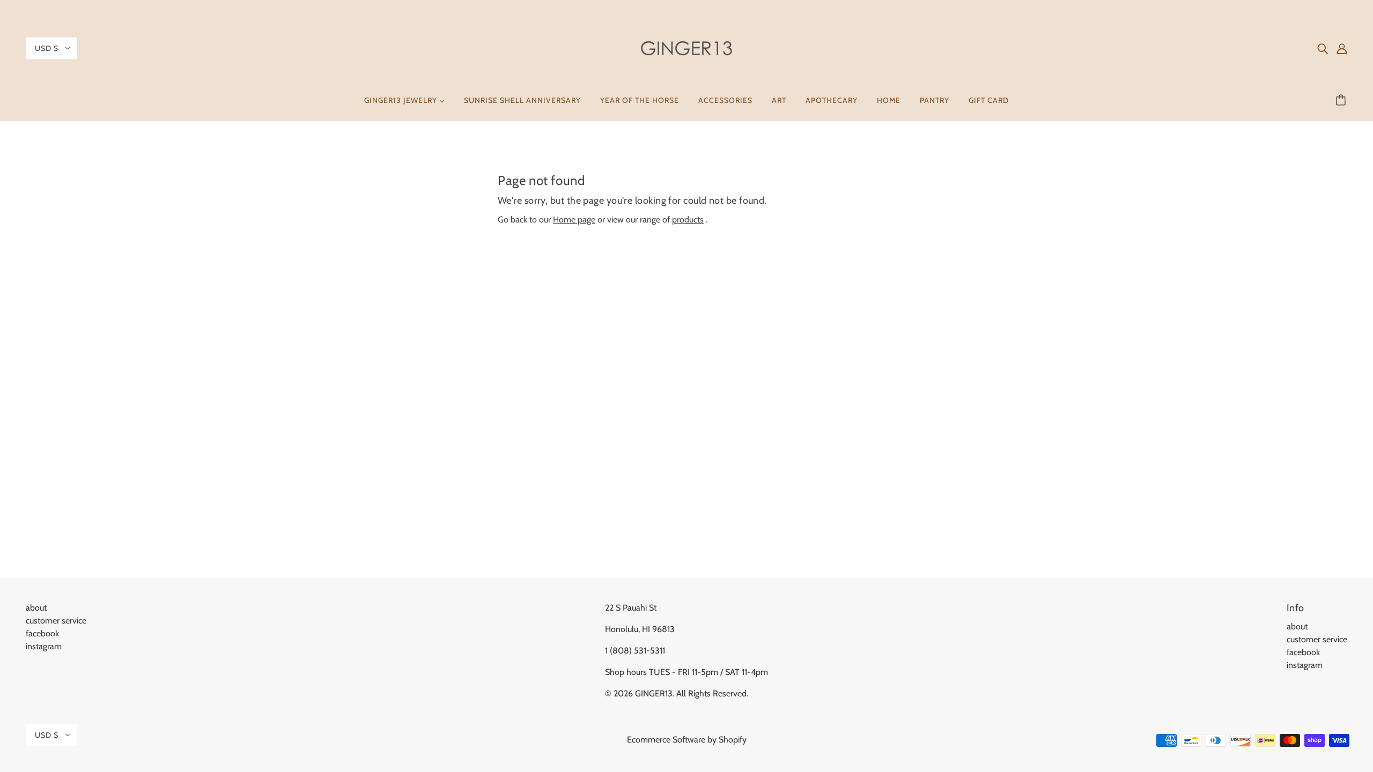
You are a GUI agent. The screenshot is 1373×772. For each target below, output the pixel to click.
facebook (42, 633)
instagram (44, 646)
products (688, 219)
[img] (1322, 48)
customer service (56, 620)
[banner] (686, 47)
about (36, 608)
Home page (574, 219)
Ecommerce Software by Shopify (687, 739)
